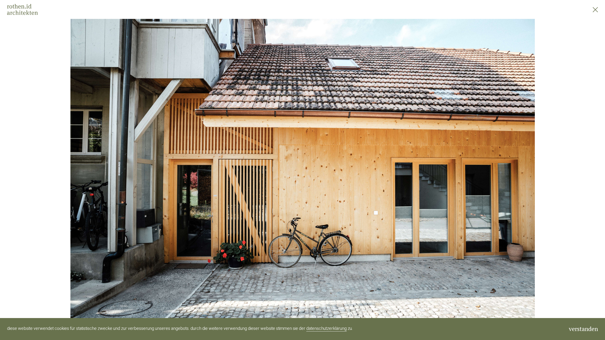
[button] (151, 170)
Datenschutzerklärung (326, 328)
